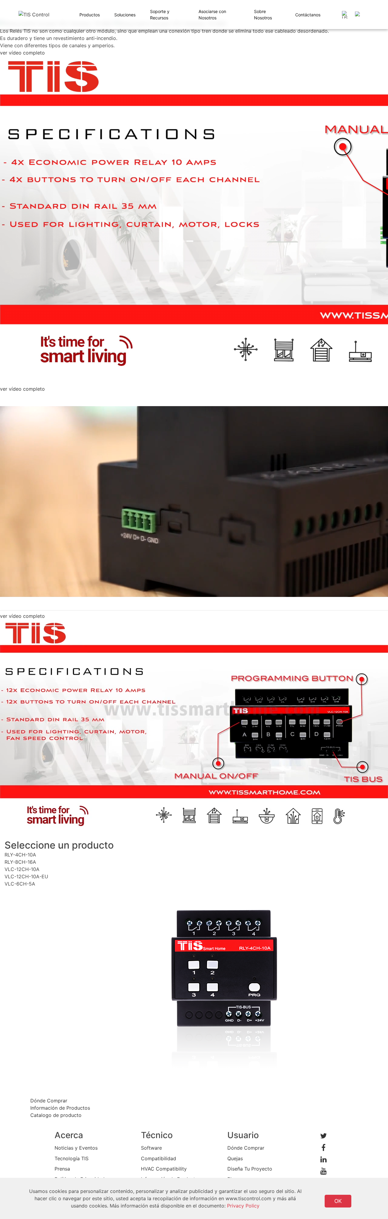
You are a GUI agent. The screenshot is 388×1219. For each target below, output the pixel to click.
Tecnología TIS (72, 1158)
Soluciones (124, 14)
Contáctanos (307, 14)
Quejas (235, 1158)
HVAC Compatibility (164, 1169)
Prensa (62, 1169)
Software (151, 1148)
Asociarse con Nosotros (212, 14)
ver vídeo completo (22, 53)
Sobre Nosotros (263, 14)
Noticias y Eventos (76, 1148)
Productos (89, 14)
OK (338, 1201)
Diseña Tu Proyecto (249, 1169)
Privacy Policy (243, 1206)
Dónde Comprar (245, 1148)
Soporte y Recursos (159, 14)
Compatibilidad (158, 1158)
